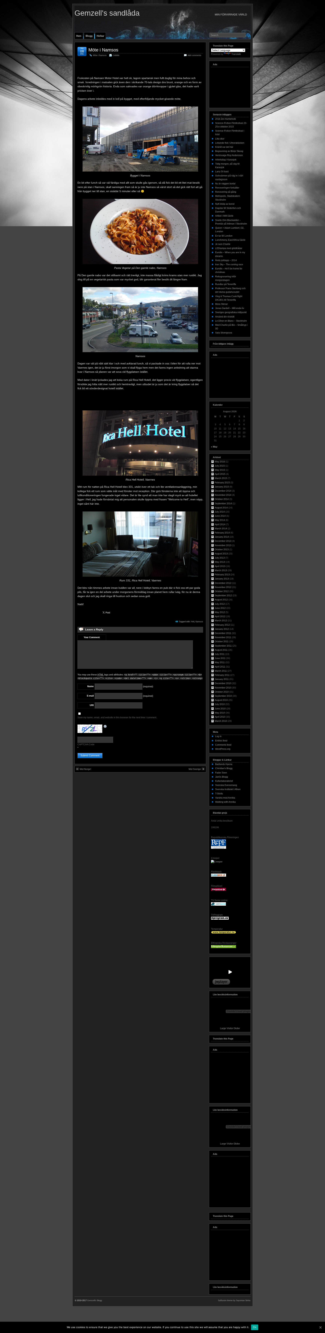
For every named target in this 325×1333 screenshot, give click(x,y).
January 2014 (222, 537)
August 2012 (221, 599)
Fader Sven (221, 772)
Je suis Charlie (222, 244)
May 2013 (220, 562)
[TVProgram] (220, 919)
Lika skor (219, 138)
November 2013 (223, 545)
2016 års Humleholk (225, 119)
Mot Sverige (195, 769)
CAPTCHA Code (85, 744)
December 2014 (223, 491)
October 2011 (222, 641)
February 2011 (222, 675)
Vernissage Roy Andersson (229, 155)
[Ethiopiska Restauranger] (223, 947)
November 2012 (223, 587)
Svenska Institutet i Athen (228, 789)
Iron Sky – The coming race (229, 264)
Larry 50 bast (222, 171)
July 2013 (220, 558)
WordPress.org (222, 749)
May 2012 (220, 612)
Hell (192, 621)
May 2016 (220, 461)
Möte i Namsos (103, 49)
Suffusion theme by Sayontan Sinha (234, 1300)
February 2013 (222, 574)
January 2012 (222, 629)
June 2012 (220, 608)
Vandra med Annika (225, 797)
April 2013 (220, 566)
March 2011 (221, 671)
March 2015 (221, 478)
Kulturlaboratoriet (224, 781)
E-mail (90, 695)
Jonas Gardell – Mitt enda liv (229, 308)
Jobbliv (116, 55)
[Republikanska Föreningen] (218, 848)
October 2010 (222, 692)
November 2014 (223, 495)
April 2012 (220, 616)
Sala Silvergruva (223, 332)
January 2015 (222, 486)
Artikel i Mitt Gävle (224, 216)
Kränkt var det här (224, 147)
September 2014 (223, 503)
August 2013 (221, 553)
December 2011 (223, 633)
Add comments (194, 55)
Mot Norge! (85, 769)
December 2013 (223, 541)
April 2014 (220, 524)
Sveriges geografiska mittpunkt (231, 312)
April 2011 (220, 666)
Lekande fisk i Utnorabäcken (229, 143)
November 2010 (223, 687)
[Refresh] (105, 726)
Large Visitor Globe (230, 1028)
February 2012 (222, 625)
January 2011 (222, 679)
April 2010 (220, 717)
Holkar (100, 35)
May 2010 (220, 712)
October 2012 (222, 591)
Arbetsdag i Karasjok (225, 159)
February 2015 (222, 482)
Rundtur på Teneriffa (225, 284)
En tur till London (223, 236)
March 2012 (221, 620)
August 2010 (221, 700)
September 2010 (223, 696)
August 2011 (221, 650)
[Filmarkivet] (218, 890)
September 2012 (223, 595)
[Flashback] (218, 876)
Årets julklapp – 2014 (226, 260)
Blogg (89, 35)
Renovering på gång (225, 192)
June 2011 (220, 658)
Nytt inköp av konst (224, 204)
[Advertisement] (140, 67)
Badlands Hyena (223, 764)
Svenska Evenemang (226, 785)
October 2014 (222, 499)
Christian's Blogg (223, 768)
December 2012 (223, 583)
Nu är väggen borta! (225, 183)
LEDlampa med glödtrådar (228, 248)
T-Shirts (219, 793)
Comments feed (223, 745)
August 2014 (221, 507)
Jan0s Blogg (221, 777)
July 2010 (220, 704)
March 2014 (221, 528)
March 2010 (221, 721)
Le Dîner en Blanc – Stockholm (231, 321)
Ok (254, 1327)
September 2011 (223, 646)
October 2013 (222, 549)
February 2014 (222, 532)
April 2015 (220, 474)
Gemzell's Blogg (94, 1300)
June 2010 (220, 708)
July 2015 (220, 466)
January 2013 (222, 578)
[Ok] (320, 1327)
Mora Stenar (221, 304)
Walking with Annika (225, 802)
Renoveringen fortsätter (227, 187)
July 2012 (220, 604)
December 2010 (223, 683)
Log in (218, 736)
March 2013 (221, 570)
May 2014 (220, 520)
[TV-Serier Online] (218, 905)
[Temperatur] (223, 933)
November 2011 (223, 637)
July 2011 (220, 654)
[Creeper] (216, 861)
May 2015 (220, 470)
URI (92, 705)
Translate (236, 54)
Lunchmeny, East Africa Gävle (230, 240)
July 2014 (220, 512)
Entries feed (221, 740)
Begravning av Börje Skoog (229, 151)
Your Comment (92, 637)
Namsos (199, 621)
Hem (78, 35)
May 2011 (220, 662)
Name (90, 686)
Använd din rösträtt (224, 316)
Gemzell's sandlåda (107, 13)
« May (214, 446)
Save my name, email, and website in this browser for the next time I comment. (117, 717)
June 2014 (220, 516)
